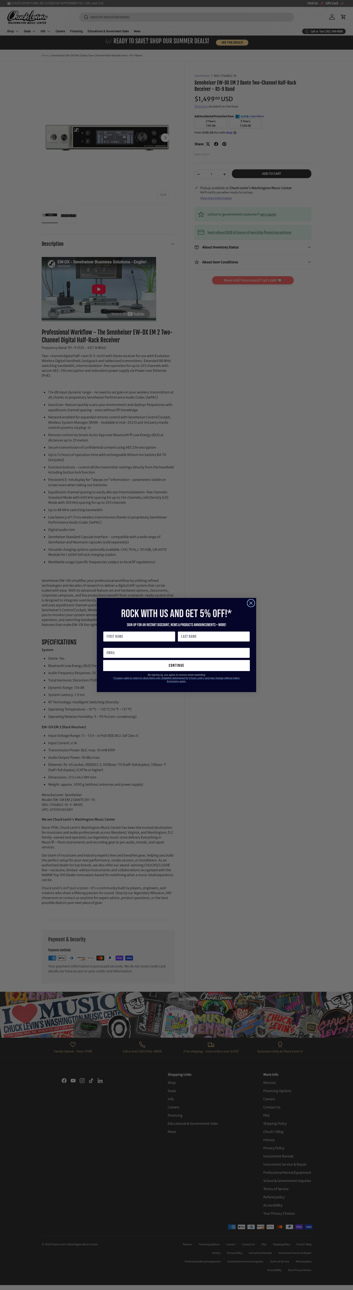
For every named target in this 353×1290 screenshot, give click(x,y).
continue (176, 665)
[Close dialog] (251, 603)
